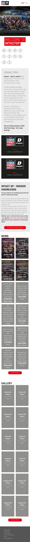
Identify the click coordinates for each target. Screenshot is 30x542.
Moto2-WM (7, 530)
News (5, 537)
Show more (15, 373)
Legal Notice (7, 533)
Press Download (8, 538)
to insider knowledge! (15, 228)
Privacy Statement (9, 535)
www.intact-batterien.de (17, 218)
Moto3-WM (7, 531)
